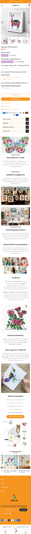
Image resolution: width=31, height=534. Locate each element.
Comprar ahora (15, 99)
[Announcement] (16, 1)
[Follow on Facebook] (2, 513)
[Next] (29, 22)
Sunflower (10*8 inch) (21, 471)
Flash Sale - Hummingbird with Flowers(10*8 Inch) (14, 471)
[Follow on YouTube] (10, 513)
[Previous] (2, 22)
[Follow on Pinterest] (7, 513)
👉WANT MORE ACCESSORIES (15, 416)
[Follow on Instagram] (5, 513)
